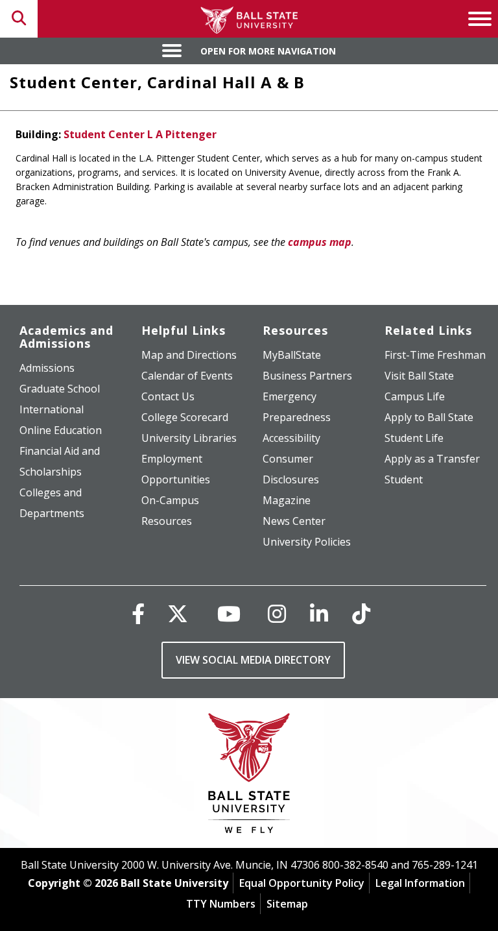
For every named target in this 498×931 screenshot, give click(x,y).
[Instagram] (277, 613)
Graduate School (59, 388)
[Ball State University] (249, 776)
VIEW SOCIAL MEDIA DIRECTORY (253, 660)
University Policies (307, 542)
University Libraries (189, 438)
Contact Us (168, 396)
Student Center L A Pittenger (140, 134)
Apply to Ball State (429, 417)
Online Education (60, 430)
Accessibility (291, 438)
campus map (319, 242)
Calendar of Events (187, 376)
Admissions (47, 368)
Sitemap (287, 904)
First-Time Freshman (435, 355)
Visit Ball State (419, 376)
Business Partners (307, 376)
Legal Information (420, 883)
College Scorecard (184, 417)
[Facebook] (138, 613)
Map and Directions (189, 355)
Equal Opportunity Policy (301, 883)
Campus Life (415, 396)
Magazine (287, 500)
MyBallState (292, 355)
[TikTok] (361, 613)
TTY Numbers (220, 904)
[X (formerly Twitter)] (177, 613)
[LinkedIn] (319, 613)
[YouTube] (229, 613)
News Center (294, 521)
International (51, 409)
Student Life (414, 438)
